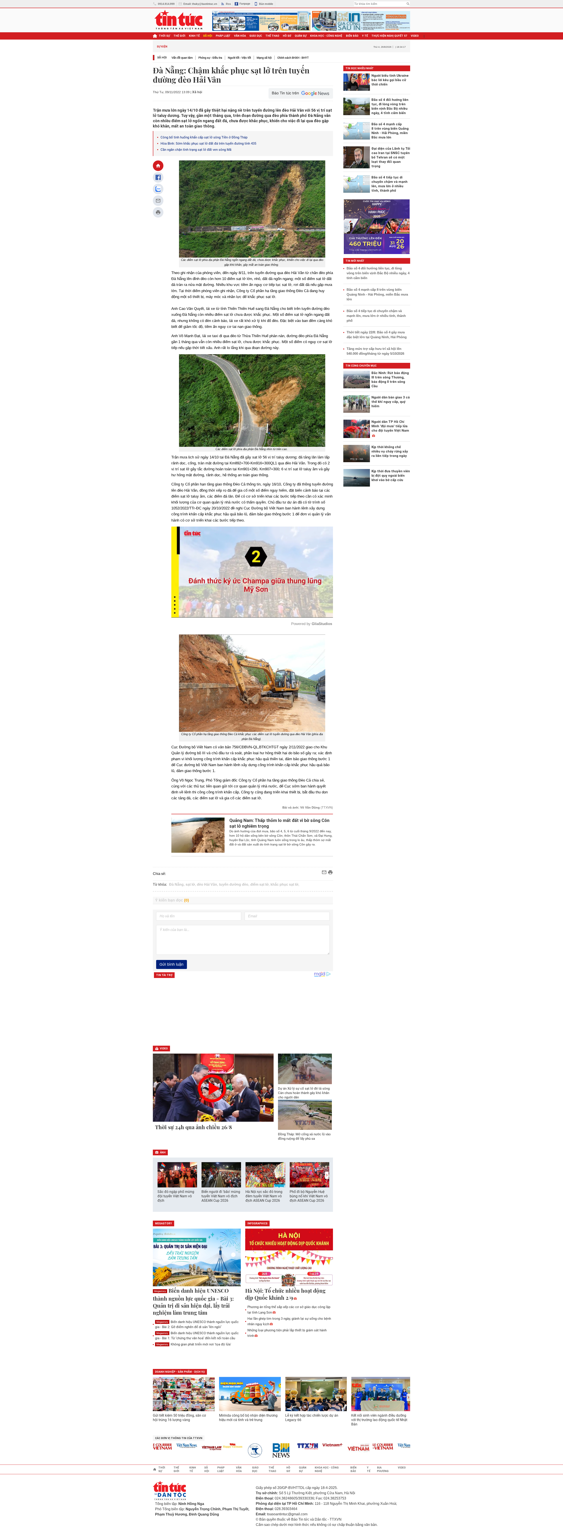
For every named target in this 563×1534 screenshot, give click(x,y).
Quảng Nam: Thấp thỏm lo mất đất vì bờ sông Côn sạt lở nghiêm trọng (279, 823)
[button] (327, 1175)
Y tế (365, 35)
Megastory (160, 1291)
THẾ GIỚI (179, 35)
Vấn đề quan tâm (182, 57)
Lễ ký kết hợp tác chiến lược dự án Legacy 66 (311, 1417)
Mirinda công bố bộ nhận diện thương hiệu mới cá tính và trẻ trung (248, 1417)
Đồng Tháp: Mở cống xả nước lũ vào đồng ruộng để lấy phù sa (304, 1136)
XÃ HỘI (207, 35)
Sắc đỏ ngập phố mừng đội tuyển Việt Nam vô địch (175, 1196)
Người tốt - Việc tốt (239, 57)
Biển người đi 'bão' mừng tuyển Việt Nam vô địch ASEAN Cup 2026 (220, 1196)
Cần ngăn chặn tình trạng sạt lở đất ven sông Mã (196, 150)
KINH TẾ (194, 35)
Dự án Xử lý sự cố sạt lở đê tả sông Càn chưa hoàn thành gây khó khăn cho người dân (304, 1093)
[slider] (233, 603)
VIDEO (415, 35)
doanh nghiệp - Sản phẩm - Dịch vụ (180, 1371)
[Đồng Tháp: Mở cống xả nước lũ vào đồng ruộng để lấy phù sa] (305, 1115)
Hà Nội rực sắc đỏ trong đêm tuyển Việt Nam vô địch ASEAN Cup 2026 (263, 1196)
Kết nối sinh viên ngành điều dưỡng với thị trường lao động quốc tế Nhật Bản (379, 1419)
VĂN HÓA (240, 35)
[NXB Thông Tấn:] (225, 1450)
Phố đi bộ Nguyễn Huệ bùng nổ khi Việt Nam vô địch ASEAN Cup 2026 (309, 1196)
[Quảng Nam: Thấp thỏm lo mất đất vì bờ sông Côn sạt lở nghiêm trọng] (198, 835)
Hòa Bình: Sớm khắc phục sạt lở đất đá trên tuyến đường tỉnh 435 (208, 143)
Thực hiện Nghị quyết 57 (389, 35)
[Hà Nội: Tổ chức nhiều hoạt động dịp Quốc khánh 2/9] (289, 1258)
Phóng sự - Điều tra (210, 57)
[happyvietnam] (200, 1445)
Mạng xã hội (264, 57)
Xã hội (162, 57)
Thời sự (164, 35)
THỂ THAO (272, 35)
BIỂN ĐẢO (352, 35)
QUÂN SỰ (301, 35)
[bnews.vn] (250, 1450)
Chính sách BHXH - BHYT (293, 57)
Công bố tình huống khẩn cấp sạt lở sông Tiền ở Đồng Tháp (204, 137)
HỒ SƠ (287, 35)
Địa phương (383, 1469)
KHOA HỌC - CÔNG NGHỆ (326, 35)
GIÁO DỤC (255, 35)
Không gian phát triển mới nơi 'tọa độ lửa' (193, 1344)
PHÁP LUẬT (223, 35)
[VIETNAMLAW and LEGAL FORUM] (179, 1448)
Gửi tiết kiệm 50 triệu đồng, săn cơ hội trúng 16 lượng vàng (179, 1417)
